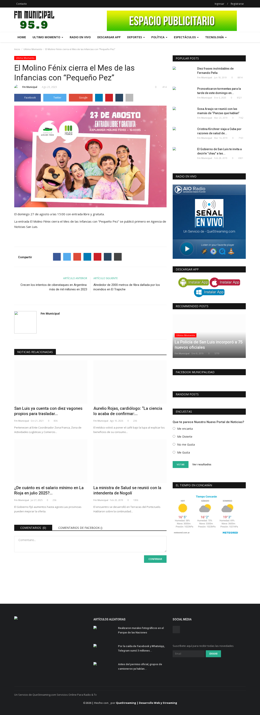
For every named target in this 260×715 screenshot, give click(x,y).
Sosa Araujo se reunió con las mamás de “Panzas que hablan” (218, 111)
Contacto (21, 3)
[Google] (77, 257)
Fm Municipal (29, 87)
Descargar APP (109, 37)
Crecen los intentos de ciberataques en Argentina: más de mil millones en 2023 (54, 287)
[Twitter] (67, 257)
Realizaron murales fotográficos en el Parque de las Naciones (141, 630)
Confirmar (155, 559)
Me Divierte (184, 436)
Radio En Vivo (80, 37)
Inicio (17, 49)
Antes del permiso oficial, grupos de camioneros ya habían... (140, 666)
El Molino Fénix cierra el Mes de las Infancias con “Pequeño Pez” (74, 221)
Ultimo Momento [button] (46, 37)
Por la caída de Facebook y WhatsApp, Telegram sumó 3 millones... (141, 648)
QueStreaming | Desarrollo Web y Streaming (146, 703)
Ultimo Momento (33, 49)
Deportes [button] (135, 37)
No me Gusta (186, 444)
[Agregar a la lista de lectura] (129, 98)
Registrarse (237, 3)
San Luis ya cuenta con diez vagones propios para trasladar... (48, 411)
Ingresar (219, 3)
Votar (180, 464)
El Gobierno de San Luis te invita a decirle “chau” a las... (219, 151)
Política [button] (158, 37)
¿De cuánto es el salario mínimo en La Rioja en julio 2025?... (49, 490)
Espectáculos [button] (185, 37)
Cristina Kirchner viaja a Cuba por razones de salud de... (219, 131)
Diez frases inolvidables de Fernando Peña (215, 70)
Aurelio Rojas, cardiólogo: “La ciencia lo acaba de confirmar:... (127, 411)
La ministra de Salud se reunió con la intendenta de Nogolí (127, 490)
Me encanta (185, 429)
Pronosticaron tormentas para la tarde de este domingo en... (219, 91)
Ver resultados (201, 464)
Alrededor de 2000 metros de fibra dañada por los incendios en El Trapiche (126, 287)
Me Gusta (183, 452)
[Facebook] (57, 257)
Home (21, 37)
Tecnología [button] (215, 37)
